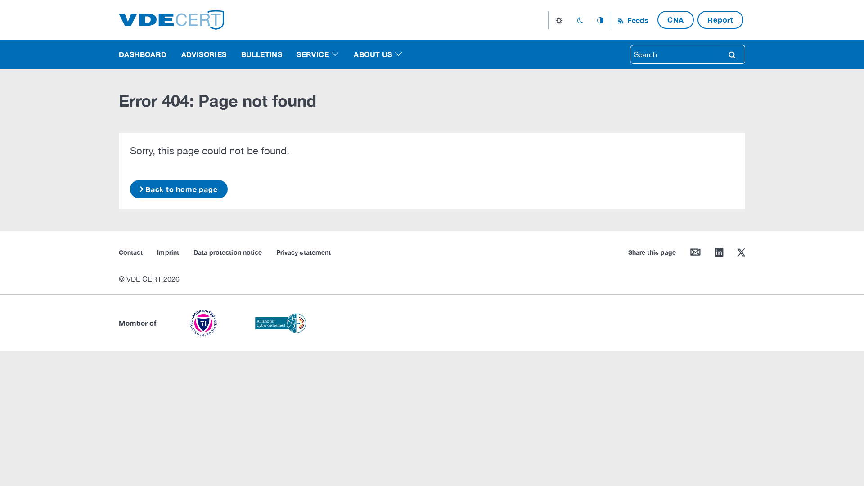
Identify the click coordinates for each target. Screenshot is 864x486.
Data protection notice (228, 252)
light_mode (559, 20)
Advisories (204, 54)
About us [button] (373, 54)
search (732, 54)
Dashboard (143, 54)
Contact (131, 252)
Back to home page (181, 189)
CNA (675, 19)
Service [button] (313, 54)
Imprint (168, 252)
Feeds (637, 20)
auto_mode (600, 20)
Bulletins (262, 54)
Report (720, 19)
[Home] (171, 19)
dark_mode (580, 20)
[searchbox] (675, 54)
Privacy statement (303, 252)
